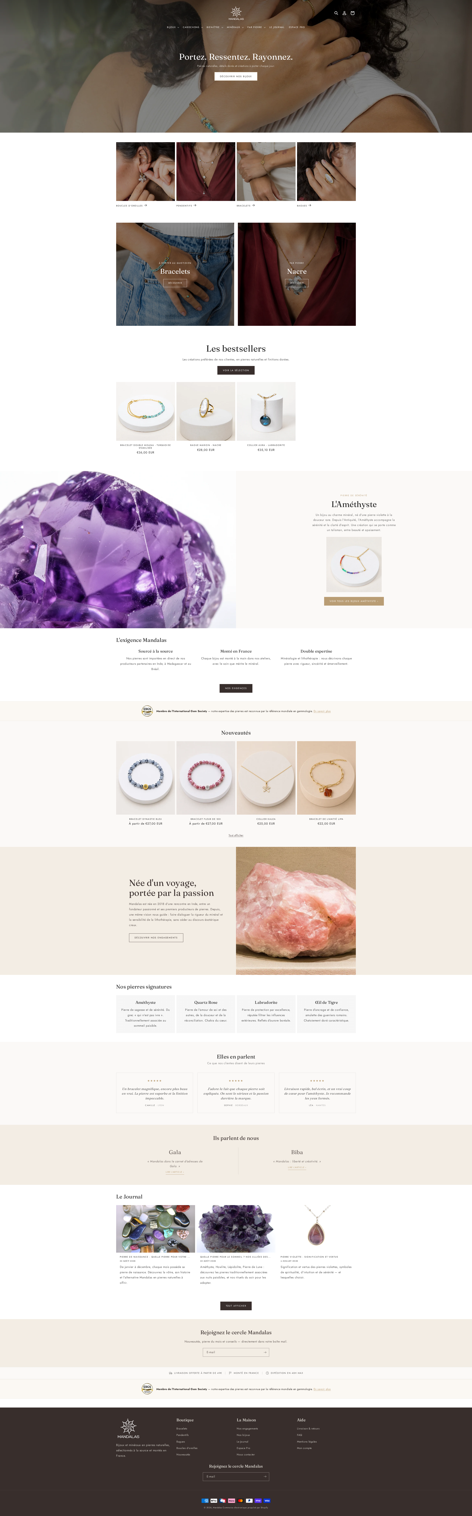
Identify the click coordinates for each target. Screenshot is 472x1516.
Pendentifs (184, 205)
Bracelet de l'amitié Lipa (326, 819)
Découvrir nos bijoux (236, 76)
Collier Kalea (266, 819)
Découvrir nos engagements (156, 937)
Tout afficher (236, 835)
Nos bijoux (243, 1435)
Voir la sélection (236, 370)
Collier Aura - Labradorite (266, 445)
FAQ (299, 1435)
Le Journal (242, 1441)
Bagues (302, 205)
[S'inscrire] (265, 1352)
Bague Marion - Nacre (205, 445)
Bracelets (244, 205)
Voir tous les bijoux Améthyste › (354, 601)
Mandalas (217, 1507)
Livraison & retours (308, 1428)
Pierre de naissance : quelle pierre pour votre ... (155, 1257)
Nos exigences (236, 688)
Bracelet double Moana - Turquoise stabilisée (145, 446)
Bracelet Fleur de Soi (206, 819)
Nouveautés (183, 1454)
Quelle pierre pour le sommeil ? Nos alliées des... (235, 1257)
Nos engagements (247, 1428)
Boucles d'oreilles (129, 205)
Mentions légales (307, 1441)
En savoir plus (322, 711)
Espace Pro (243, 1448)
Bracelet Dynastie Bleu (145, 819)
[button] (173, 27)
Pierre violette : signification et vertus (309, 1257)
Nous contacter (246, 1454)
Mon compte (304, 1448)
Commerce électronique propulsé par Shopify (245, 1507)
